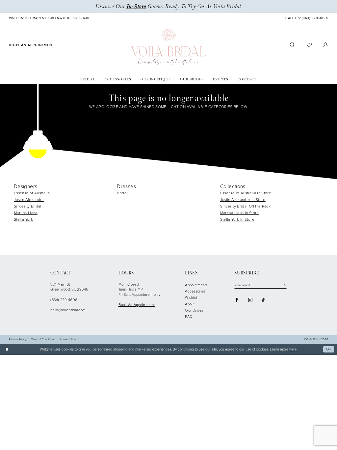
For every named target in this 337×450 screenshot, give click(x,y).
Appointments (196, 285)
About (189, 304)
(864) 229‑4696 (63, 299)
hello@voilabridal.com (68, 310)
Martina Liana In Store (239, 213)
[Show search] (292, 45)
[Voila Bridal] (168, 46)
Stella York (23, 219)
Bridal (122, 193)
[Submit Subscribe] (284, 285)
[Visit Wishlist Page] (308, 44)
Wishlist (191, 297)
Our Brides (194, 310)
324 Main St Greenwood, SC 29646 (69, 287)
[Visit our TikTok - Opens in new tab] (263, 299)
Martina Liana (26, 213)
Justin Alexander (29, 200)
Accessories (195, 291)
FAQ (189, 316)
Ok (329, 349)
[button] (326, 45)
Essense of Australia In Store (246, 193)
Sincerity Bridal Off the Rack (245, 206)
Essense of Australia (32, 193)
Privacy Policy (17, 339)
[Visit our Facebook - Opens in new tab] (236, 299)
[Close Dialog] (7, 349)
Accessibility (68, 339)
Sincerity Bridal (27, 206)
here (293, 349)
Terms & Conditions (43, 339)
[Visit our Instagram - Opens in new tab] (250, 299)
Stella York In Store (237, 219)
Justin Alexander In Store (243, 200)
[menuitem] (49, 18)
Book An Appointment (136, 304)
